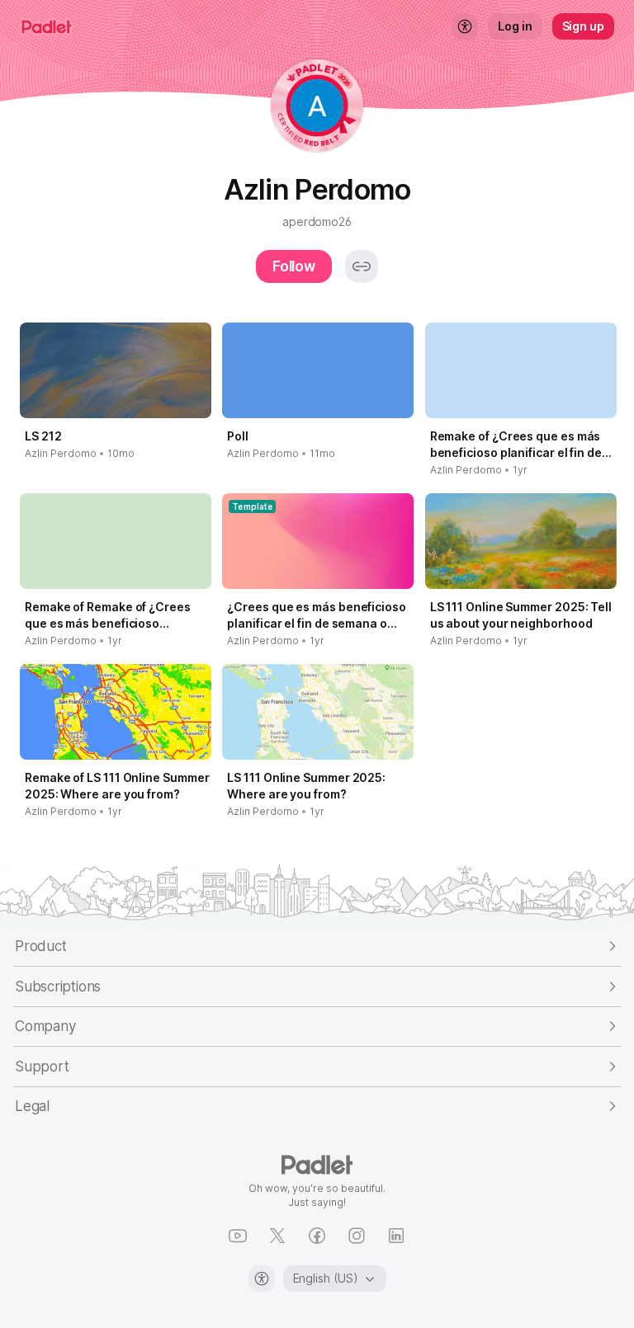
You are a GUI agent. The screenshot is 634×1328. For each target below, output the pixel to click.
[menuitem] (465, 26)
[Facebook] (317, 1236)
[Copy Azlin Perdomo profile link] (361, 266)
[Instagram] (357, 1236)
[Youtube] (238, 1236)
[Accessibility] (261, 1278)
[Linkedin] (396, 1236)
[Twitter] (277, 1236)
